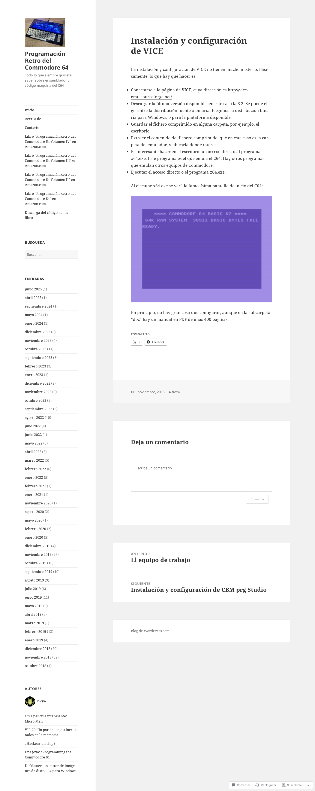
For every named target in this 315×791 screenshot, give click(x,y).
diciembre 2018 (37, 648)
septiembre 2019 (38, 571)
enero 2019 (34, 640)
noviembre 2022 (38, 392)
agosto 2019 (34, 580)
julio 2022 (33, 426)
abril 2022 (33, 451)
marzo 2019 (34, 623)
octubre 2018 (35, 665)
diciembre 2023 (37, 332)
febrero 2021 (35, 486)
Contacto (32, 127)
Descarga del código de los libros (46, 215)
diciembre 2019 (37, 546)
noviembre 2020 (38, 503)
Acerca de (33, 118)
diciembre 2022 (37, 383)
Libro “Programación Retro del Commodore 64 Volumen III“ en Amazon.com (50, 160)
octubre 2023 (35, 349)
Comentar (257, 499)
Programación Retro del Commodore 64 (46, 60)
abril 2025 (33, 297)
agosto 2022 (34, 417)
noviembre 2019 (38, 554)
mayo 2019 (33, 606)
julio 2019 (33, 588)
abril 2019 (33, 614)
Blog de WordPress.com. (150, 631)
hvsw (176, 392)
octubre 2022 (35, 400)
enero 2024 (34, 323)
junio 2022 (33, 434)
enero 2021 (34, 494)
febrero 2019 (35, 631)
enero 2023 (34, 374)
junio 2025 (33, 289)
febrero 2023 (35, 366)
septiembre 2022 (38, 409)
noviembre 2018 (38, 657)
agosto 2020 (34, 511)
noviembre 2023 (38, 340)
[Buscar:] (51, 254)
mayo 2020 (33, 520)
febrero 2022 (35, 469)
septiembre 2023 (38, 357)
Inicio (29, 110)
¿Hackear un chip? (40, 743)
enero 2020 (34, 537)
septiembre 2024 (38, 306)
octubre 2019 (35, 563)
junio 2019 (33, 597)
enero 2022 (34, 477)
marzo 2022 (34, 460)
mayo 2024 (33, 314)
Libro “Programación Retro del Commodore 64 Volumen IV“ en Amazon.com (50, 141)
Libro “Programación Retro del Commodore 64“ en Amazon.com (50, 198)
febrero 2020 (35, 528)
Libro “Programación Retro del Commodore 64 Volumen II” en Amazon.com (50, 179)
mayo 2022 (33, 443)
